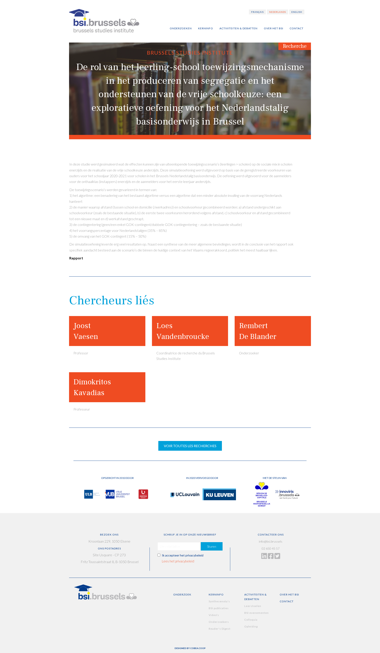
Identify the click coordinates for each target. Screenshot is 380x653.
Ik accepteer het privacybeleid (182, 555)
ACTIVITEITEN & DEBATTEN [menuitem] (238, 28)
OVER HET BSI (289, 594)
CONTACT (287, 601)
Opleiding (251, 626)
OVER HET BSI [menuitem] (273, 28)
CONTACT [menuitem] (296, 28)
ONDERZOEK (182, 594)
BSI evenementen (256, 612)
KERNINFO (216, 594)
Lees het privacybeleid (178, 561)
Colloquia (251, 619)
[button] (212, 546)
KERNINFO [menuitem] (205, 28)
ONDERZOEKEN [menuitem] (181, 28)
